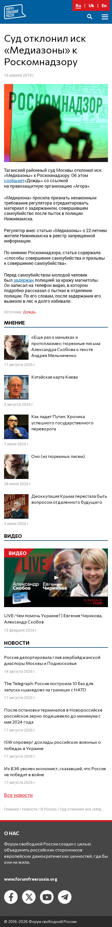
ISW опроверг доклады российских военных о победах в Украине (52, 745)
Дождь (29, 311)
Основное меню (105, 23)
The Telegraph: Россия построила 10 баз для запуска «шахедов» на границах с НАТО (48, 686)
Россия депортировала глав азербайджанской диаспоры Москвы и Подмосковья (52, 660)
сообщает (14, 180)
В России (49, 809)
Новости (29, 809)
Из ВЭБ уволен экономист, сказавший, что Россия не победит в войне (55, 771)
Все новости (18, 795)
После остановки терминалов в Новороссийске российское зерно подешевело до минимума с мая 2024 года (53, 716)
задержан (24, 280)
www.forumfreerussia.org (30, 878)
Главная (11, 809)
